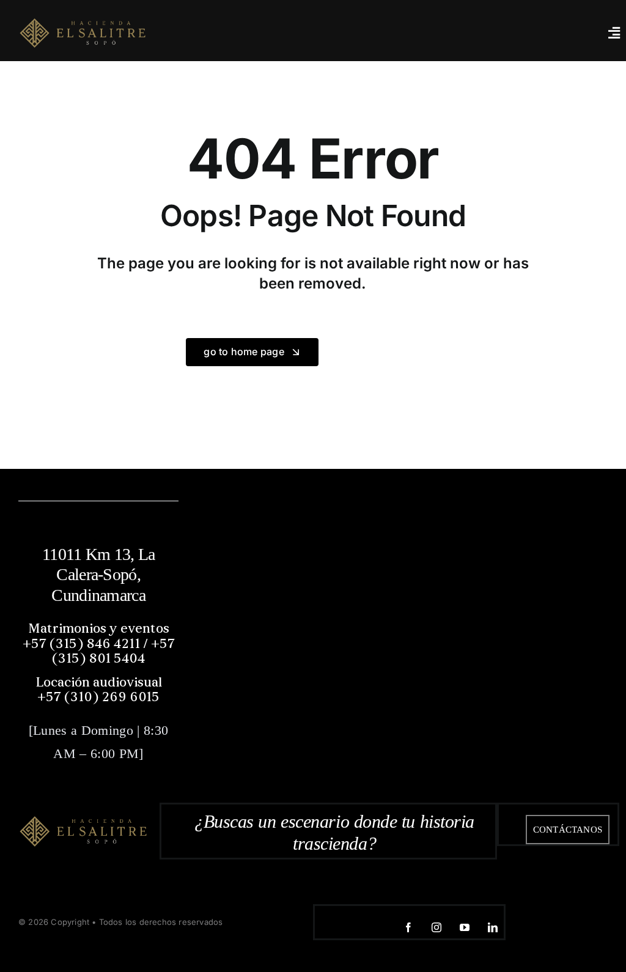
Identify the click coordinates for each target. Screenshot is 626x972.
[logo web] (82, 31)
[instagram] (436, 927)
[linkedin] (493, 927)
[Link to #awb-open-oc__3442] (613, 33)
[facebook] (408, 927)
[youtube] (465, 927)
